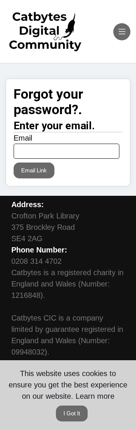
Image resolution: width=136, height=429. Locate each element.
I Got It (71, 413)
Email (23, 138)
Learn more (95, 396)
